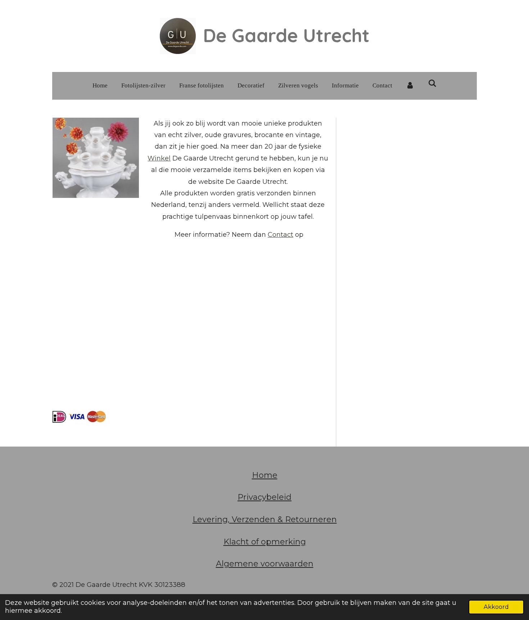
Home (264, 475)
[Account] (410, 85)
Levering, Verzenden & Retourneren (265, 519)
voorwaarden (285, 564)
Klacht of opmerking (264, 542)
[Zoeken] (432, 83)
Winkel (159, 158)
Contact (280, 235)
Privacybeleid (264, 497)
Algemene (237, 564)
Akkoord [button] (496, 606)
